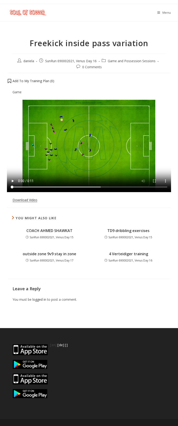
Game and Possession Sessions (132, 61)
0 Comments (92, 67)
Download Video (25, 200)
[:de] (60, 345)
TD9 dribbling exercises (128, 230)
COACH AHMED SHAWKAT (49, 230)
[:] (66, 345)
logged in (39, 299)
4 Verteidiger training (128, 253)
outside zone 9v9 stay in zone (49, 253)
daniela (28, 61)
